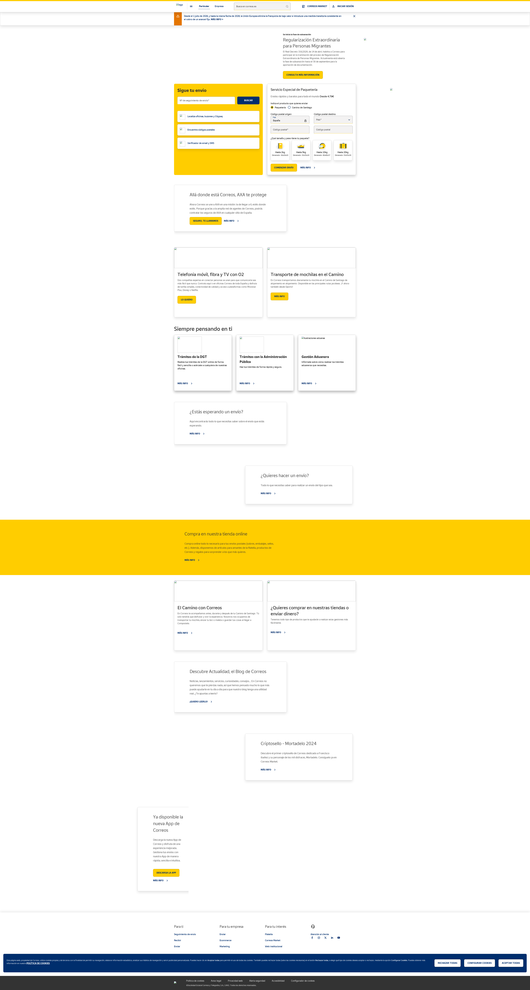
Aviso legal (216, 981)
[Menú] (189, 6)
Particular (204, 6)
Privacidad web (235, 981)
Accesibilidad (278, 981)
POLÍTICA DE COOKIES (38, 963)
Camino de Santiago (302, 107)
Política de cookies (195, 981)
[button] (349, 119)
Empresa (219, 6)
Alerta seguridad (257, 981)
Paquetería (280, 107)
